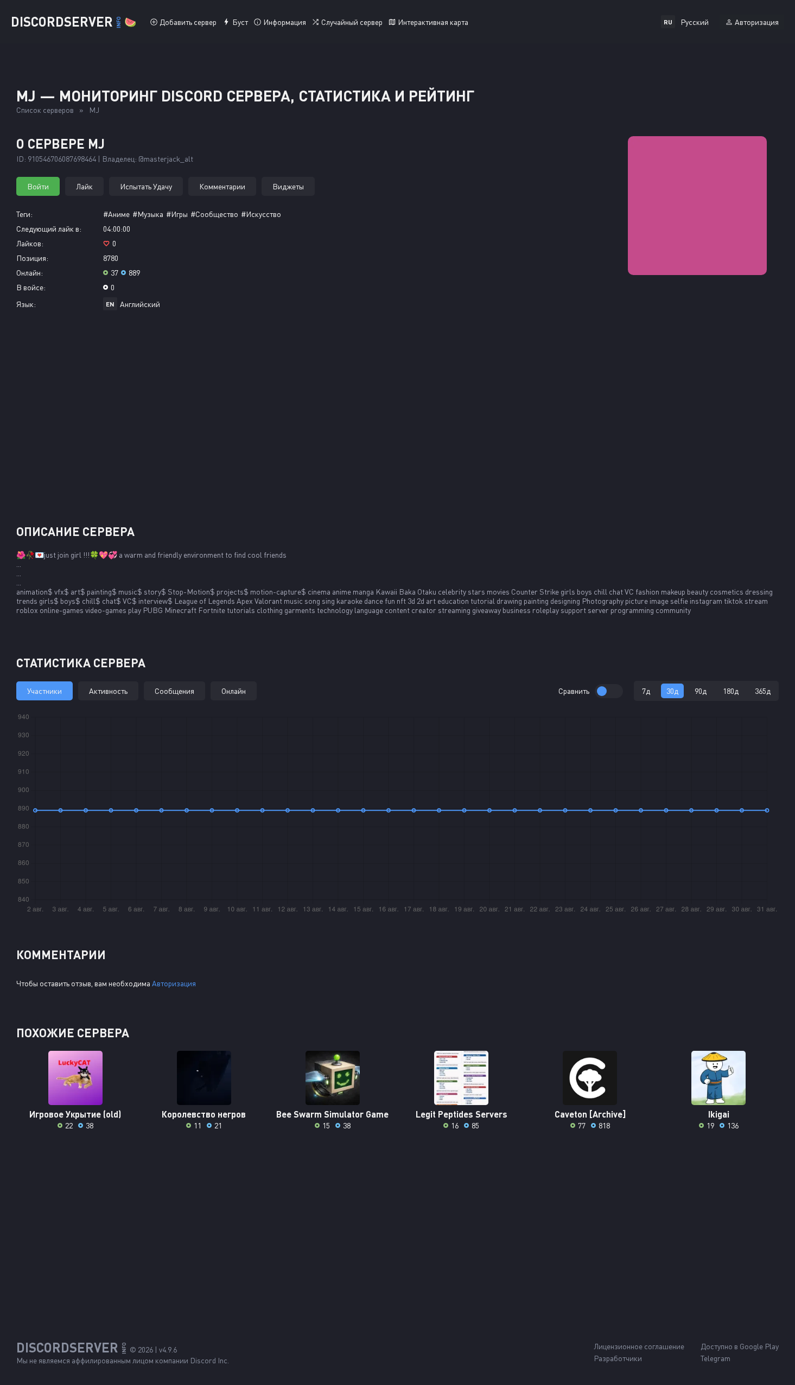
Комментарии (222, 186)
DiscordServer (73, 21)
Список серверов (45, 109)
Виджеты (288, 186)
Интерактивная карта (433, 22)
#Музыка (147, 214)
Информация (284, 22)
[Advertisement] (397, 421)
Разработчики (618, 1358)
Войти (38, 186)
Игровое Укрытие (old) (75, 1114)
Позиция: (32, 258)
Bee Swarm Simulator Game (332, 1114)
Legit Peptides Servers (461, 1114)
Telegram (715, 1358)
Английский (140, 304)
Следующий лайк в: (48, 228)
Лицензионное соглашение (639, 1346)
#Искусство (261, 214)
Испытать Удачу (146, 186)
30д (672, 690)
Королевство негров (204, 1114)
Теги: (24, 214)
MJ (94, 109)
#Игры (177, 214)
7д (646, 690)
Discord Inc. (209, 1360)
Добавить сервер (188, 22)
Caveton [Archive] (590, 1114)
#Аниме (116, 214)
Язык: (26, 304)
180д (731, 690)
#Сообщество (214, 214)
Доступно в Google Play (740, 1346)
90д (701, 690)
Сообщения (174, 690)
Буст (240, 22)
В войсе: (31, 287)
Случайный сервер (352, 22)
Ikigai (718, 1114)
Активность (108, 690)
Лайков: (29, 243)
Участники (44, 690)
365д (763, 690)
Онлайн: (29, 272)
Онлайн (233, 690)
